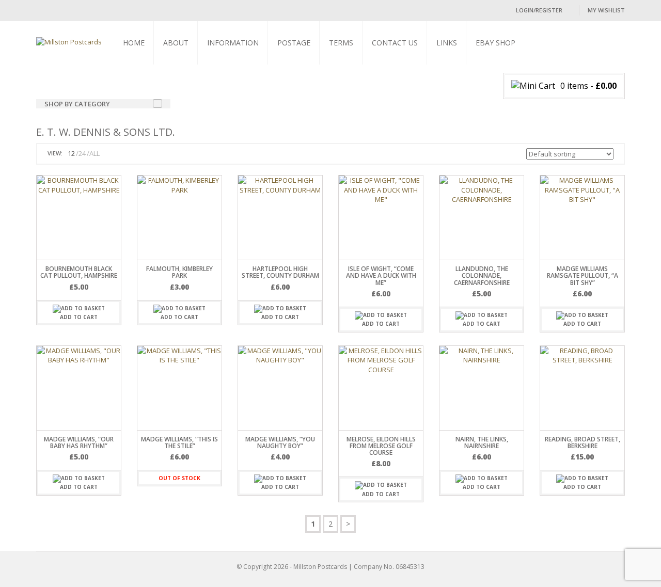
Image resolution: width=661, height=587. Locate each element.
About (175, 42)
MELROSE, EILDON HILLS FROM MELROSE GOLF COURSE (381, 446)
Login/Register (539, 10)
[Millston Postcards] (69, 41)
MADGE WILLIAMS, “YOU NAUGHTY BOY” (280, 442)
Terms (341, 42)
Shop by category (77, 103)
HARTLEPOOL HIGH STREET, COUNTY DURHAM (280, 272)
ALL (94, 153)
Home (134, 42)
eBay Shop (495, 42)
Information (233, 42)
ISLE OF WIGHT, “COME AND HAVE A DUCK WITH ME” (381, 275)
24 (82, 153)
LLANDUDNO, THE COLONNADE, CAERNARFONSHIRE (482, 275)
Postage (293, 42)
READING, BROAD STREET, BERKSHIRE (582, 442)
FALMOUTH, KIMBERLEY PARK (179, 272)
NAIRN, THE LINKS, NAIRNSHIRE (481, 442)
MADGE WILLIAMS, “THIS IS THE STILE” (179, 442)
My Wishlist (606, 10)
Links (446, 42)
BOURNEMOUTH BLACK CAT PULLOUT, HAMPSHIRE (78, 272)
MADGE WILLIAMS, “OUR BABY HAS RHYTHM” (79, 442)
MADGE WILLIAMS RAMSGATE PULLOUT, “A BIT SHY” (582, 275)
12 (71, 153)
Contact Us (395, 42)
